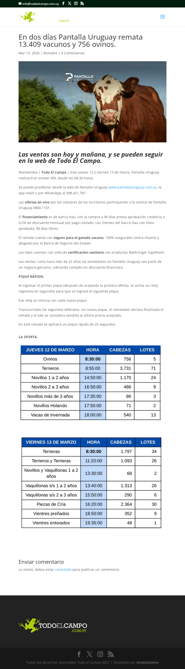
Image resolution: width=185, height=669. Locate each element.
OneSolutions (147, 662)
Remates (50, 53)
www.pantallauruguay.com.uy (132, 187)
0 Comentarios (73, 53)
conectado (63, 569)
